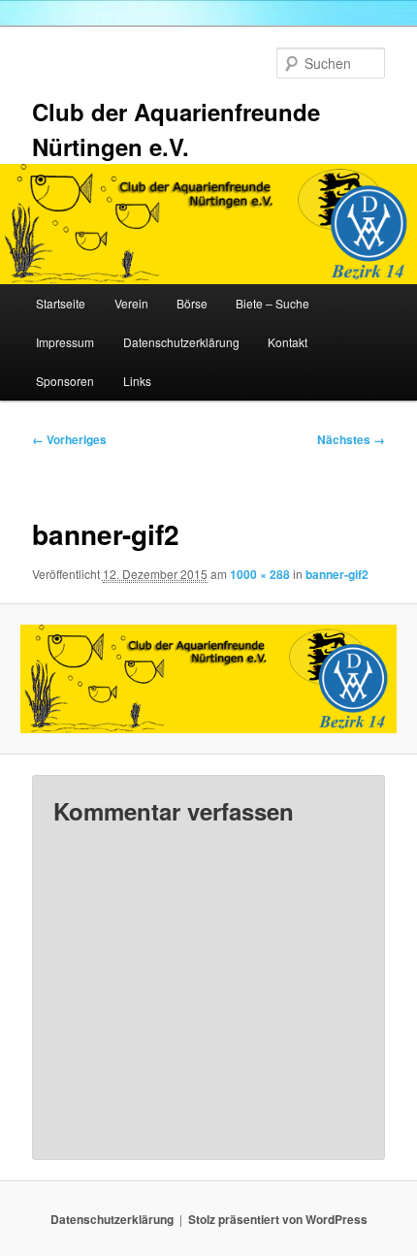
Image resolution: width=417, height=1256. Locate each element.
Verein (131, 303)
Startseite (60, 303)
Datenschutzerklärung (181, 342)
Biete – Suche (272, 303)
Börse (192, 303)
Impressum (65, 342)
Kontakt (287, 342)
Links (137, 380)
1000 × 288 (260, 574)
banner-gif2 (337, 574)
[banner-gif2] (208, 679)
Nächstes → (351, 439)
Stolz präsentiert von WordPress (278, 1219)
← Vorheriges (69, 439)
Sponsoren (65, 380)
